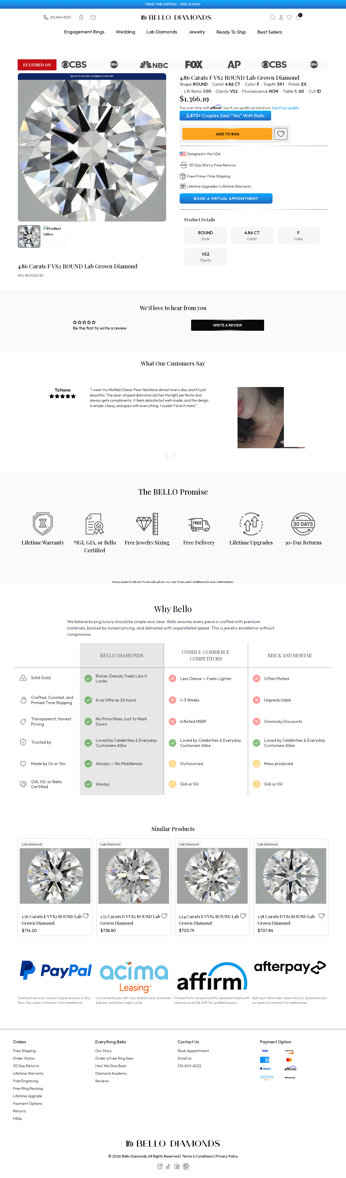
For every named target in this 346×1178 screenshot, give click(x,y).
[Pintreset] (186, 1166)
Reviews (102, 1080)
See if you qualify (285, 107)
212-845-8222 (60, 17)
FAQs (17, 1118)
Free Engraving (25, 1080)
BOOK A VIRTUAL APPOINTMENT (226, 198)
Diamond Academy (111, 1073)
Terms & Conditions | (198, 1156)
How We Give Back (110, 1065)
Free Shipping (24, 1050)
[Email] (94, 17)
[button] (167, 455)
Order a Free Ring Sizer (114, 1058)
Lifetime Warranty (28, 1073)
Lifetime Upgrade (27, 1095)
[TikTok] (168, 1166)
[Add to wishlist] (280, 134)
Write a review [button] (227, 325)
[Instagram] (160, 1166)
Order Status (24, 1058)
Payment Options (27, 1103)
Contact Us (188, 1042)
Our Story (103, 1050)
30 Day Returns (26, 1065)
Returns (19, 1111)
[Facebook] (177, 1166)
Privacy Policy (226, 1156)
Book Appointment (193, 1050)
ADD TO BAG (227, 134)
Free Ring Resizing (28, 1088)
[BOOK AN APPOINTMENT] (82, 17)
